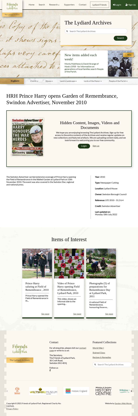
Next (131, 391)
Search (42, 4)
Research (53, 4)
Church (33, 81)
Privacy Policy (12, 409)
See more (45, 314)
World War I (98, 348)
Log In (118, 4)
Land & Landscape (67, 81)
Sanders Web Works (123, 403)
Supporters (69, 4)
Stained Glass (99, 352)
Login (84, 146)
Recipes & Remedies (102, 357)
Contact (82, 4)
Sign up (96, 145)
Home (31, 4)
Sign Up (132, 4)
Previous (7, 391)
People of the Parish (117, 81)
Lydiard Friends (99, 4)
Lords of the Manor (92, 81)
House (48, 81)
